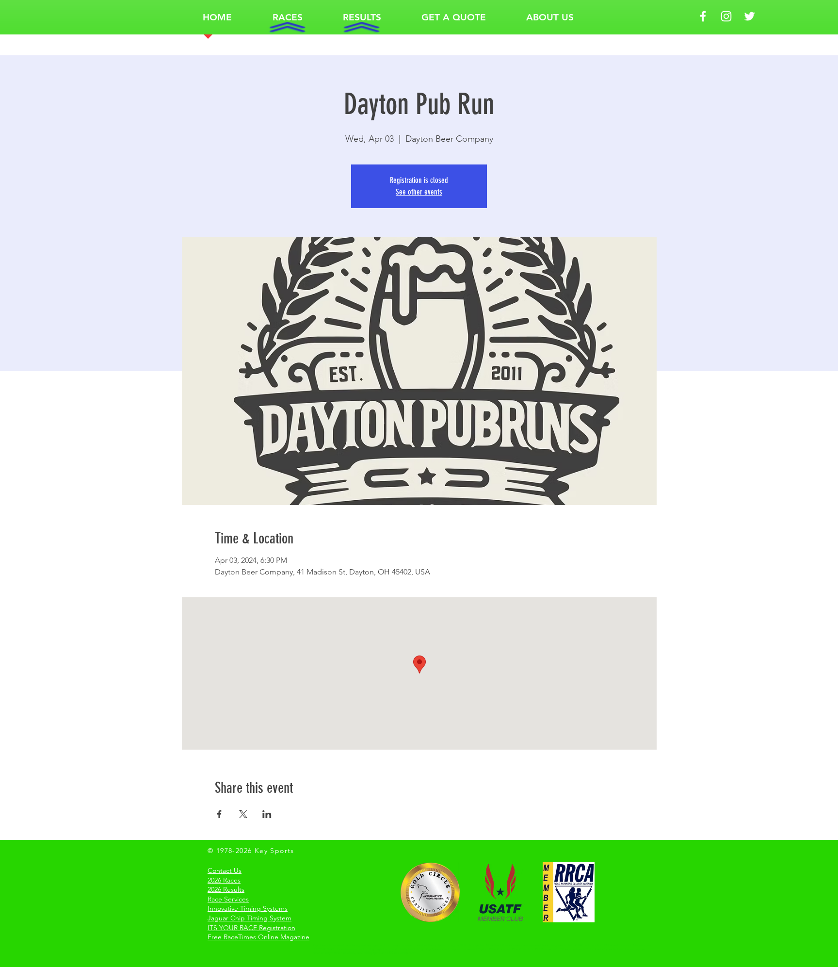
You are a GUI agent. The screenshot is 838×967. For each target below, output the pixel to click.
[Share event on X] (243, 814)
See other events (419, 192)
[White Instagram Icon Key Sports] (726, 16)
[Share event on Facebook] (219, 814)
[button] (287, 17)
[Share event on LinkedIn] (267, 814)
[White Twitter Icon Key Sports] (749, 16)
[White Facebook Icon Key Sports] (703, 16)
